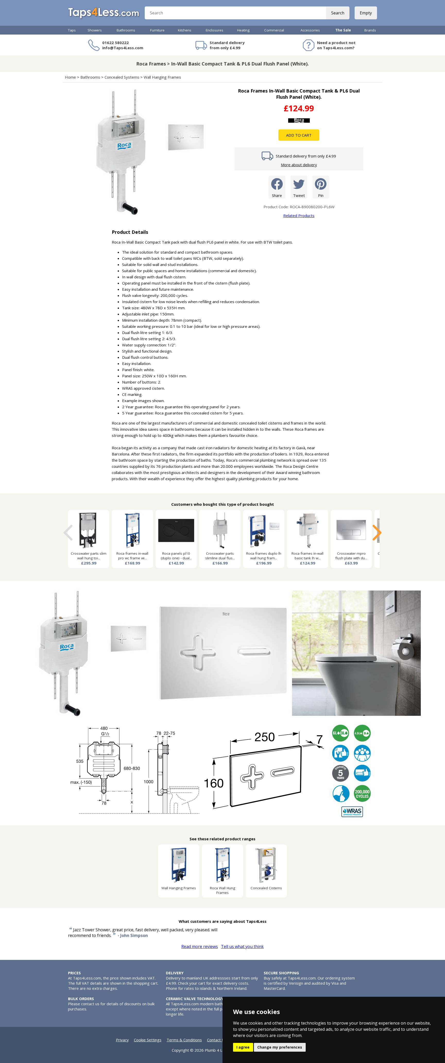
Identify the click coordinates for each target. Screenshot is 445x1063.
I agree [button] (243, 1047)
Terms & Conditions (184, 1039)
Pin (320, 195)
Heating (243, 30)
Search (337, 13)
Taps (72, 30)
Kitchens (184, 30)
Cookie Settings (147, 1039)
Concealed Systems (122, 77)
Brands (370, 30)
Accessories (310, 30)
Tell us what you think (242, 946)
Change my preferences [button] (279, 1047)
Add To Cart (299, 135)
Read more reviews (199, 946)
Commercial (274, 30)
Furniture (157, 30)
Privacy (122, 1039)
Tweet (299, 195)
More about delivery (299, 164)
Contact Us (217, 1039)
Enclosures (214, 30)
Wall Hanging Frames (162, 77)
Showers (95, 30)
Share (277, 195)
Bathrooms (126, 30)
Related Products (298, 215)
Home (70, 77)
